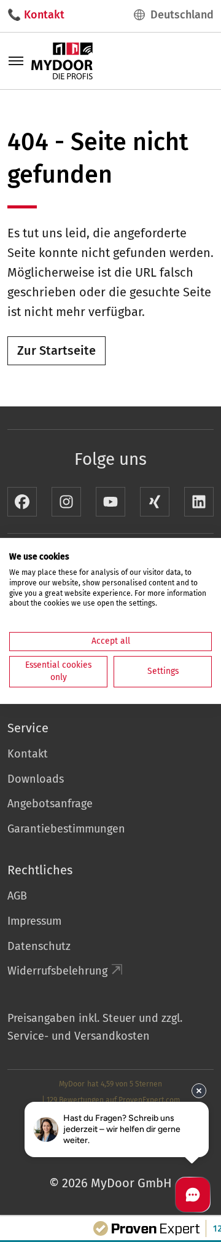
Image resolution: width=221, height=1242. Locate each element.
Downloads (35, 779)
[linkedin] (199, 501)
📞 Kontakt (35, 15)
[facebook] (22, 501)
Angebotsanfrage (50, 803)
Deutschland (182, 15)
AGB (17, 896)
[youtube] (110, 501)
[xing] (154, 501)
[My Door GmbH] (62, 60)
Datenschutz (39, 946)
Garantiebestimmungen (66, 829)
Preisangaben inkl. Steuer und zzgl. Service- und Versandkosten (94, 1027)
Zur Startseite (56, 350)
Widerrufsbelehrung (57, 971)
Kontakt (27, 754)
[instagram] (66, 501)
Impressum (34, 921)
